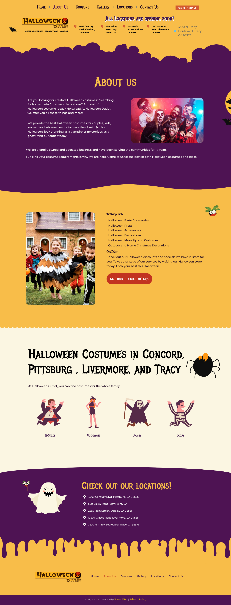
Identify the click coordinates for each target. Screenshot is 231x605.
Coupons (82, 7)
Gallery (103, 7)
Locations (125, 7)
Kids (181, 435)
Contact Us (149, 7)
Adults (50, 435)
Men (137, 435)
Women (93, 435)
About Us (60, 7)
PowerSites (121, 599)
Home (41, 7)
